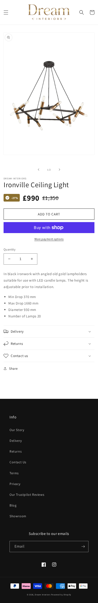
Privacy (15, 484)
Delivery (16, 440)
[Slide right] (59, 169)
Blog (13, 505)
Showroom (18, 516)
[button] (6, 12)
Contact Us (18, 462)
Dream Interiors (43, 594)
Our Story (17, 430)
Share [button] (13, 368)
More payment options (49, 239)
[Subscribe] (83, 546)
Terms (14, 473)
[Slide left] (38, 169)
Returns (16, 451)
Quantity (9, 249)
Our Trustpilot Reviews (27, 494)
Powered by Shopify (61, 594)
